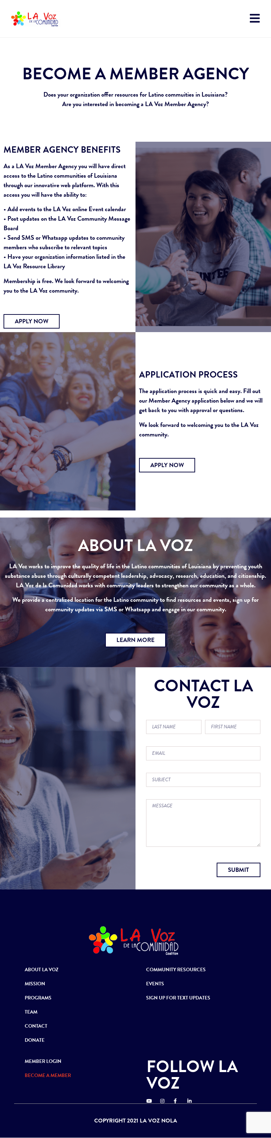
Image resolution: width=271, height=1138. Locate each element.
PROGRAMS (38, 998)
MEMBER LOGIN (43, 1061)
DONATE (34, 1040)
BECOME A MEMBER (48, 1075)
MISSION (35, 983)
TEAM (31, 1012)
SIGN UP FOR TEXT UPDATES (178, 998)
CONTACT (36, 1026)
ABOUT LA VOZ (42, 969)
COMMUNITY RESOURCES (176, 969)
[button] (32, 321)
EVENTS (155, 983)
